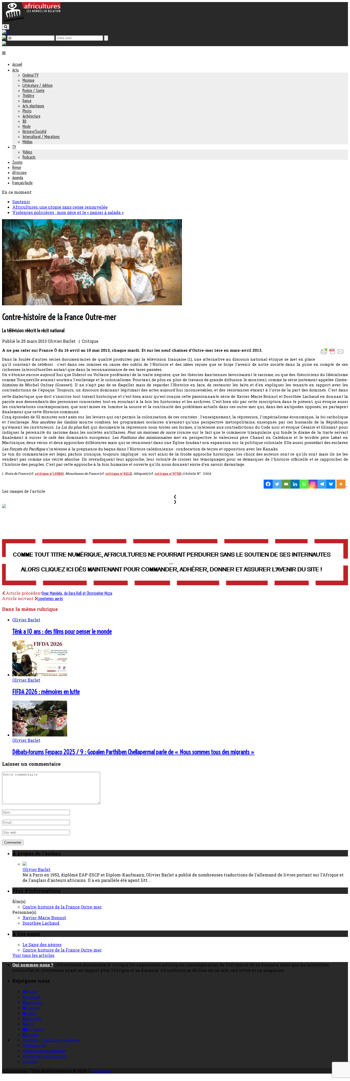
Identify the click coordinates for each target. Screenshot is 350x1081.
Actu (15, 70)
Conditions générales (44, 1050)
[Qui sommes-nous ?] (4, 43)
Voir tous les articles (33, 955)
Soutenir (21, 201)
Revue (16, 167)
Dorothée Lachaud (41, 923)
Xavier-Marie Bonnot (44, 917)
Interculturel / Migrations (41, 136)
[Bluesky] (330, 484)
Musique (28, 80)
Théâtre (28, 95)
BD (24, 121)
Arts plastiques (33, 105)
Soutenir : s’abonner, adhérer (51, 1040)
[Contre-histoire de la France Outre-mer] (92, 303)
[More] (341, 484)
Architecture (31, 116)
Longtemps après (50, 598)
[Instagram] (312, 484)
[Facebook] (268, 484)
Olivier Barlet (26, 619)
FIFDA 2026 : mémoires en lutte (46, 691)
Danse (27, 100)
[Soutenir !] (175, 562)
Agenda (17, 177)
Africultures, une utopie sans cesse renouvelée (60, 207)
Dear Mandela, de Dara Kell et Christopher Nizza (77, 593)
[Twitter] (277, 484)
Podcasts (29, 157)
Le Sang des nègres (42, 944)
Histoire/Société (34, 131)
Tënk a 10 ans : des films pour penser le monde (62, 631)
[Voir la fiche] (25, 864)
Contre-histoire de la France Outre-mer (62, 907)
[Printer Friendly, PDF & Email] (333, 353)
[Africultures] (31, 21)
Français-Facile (22, 182)
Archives (101, 1071)
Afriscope (19, 172)
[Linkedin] (295, 484)
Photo (27, 111)
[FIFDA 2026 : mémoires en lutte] (39, 674)
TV (14, 146)
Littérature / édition (38, 85)
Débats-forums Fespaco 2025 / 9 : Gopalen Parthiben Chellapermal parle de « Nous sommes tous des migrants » (133, 752)
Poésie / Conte (33, 90)
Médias (28, 141)
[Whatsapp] (304, 484)
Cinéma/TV (30, 75)
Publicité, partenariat (44, 1056)
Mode (26, 126)
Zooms (17, 162)
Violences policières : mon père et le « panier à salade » (67, 212)
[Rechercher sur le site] (5, 26)
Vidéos (27, 152)
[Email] (286, 484)
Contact (30, 1061)
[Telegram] (321, 484)
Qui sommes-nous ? (32, 964)
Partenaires (34, 1045)
